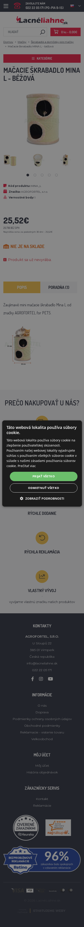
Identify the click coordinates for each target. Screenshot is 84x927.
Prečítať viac (27, 466)
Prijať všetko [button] (43, 476)
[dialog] (42, 463)
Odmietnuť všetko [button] (43, 488)
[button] (42, 498)
